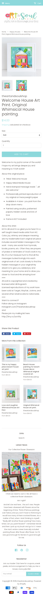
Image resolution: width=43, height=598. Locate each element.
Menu (7, 3)
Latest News (21, 445)
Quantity (6, 141)
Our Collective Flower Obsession (21, 449)
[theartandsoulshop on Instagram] (27, 550)
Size (3, 131)
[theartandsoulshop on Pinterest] (21, 550)
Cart (39, 3)
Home (4, 32)
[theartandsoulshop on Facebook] (16, 550)
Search (21, 438)
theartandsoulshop (25, 581)
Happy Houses (15, 32)
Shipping (5, 124)
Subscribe (33, 573)
